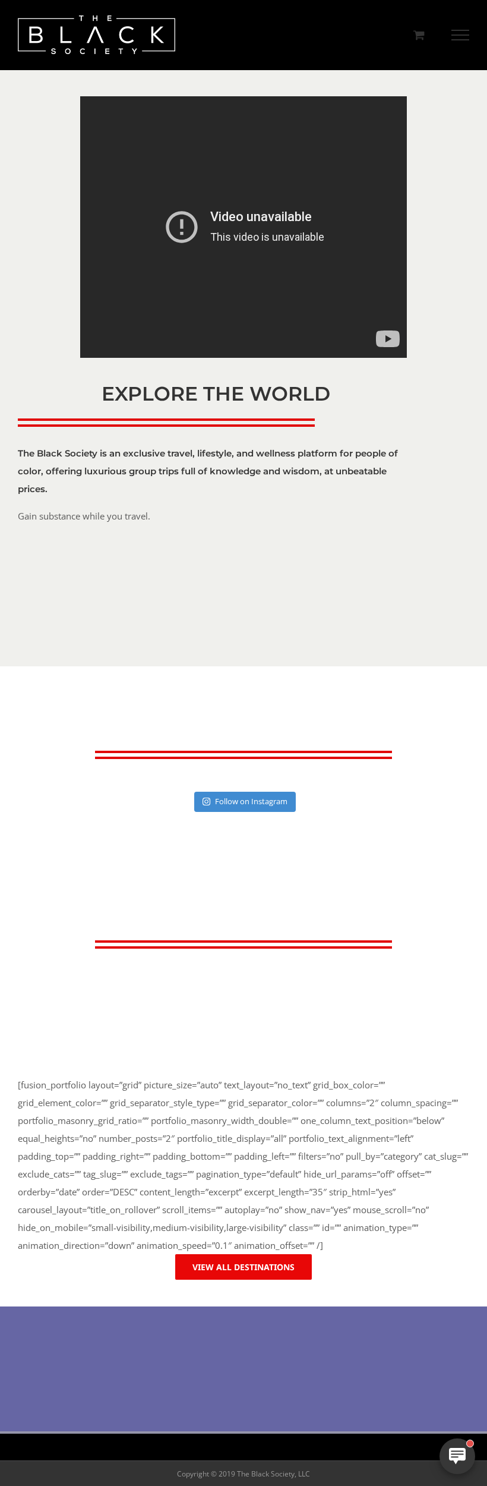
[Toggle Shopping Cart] (419, 35)
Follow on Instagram (251, 801)
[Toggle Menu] (460, 35)
